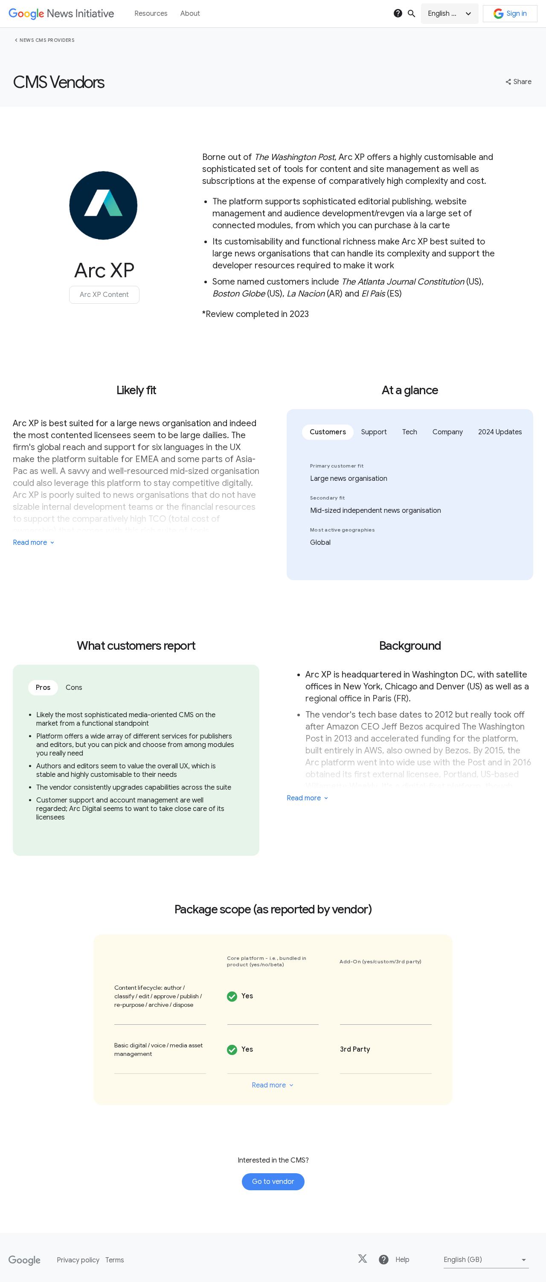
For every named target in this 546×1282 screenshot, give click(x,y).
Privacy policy (78, 1260)
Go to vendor (273, 1181)
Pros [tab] (43, 687)
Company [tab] (448, 432)
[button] (450, 13)
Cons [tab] (74, 687)
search (412, 14)
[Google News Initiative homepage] (61, 14)
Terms (114, 1260)
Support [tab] (374, 432)
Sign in (517, 13)
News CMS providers (47, 40)
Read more (30, 542)
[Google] (25, 1261)
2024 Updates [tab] (500, 432)
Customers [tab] (328, 432)
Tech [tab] (409, 432)
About (190, 13)
